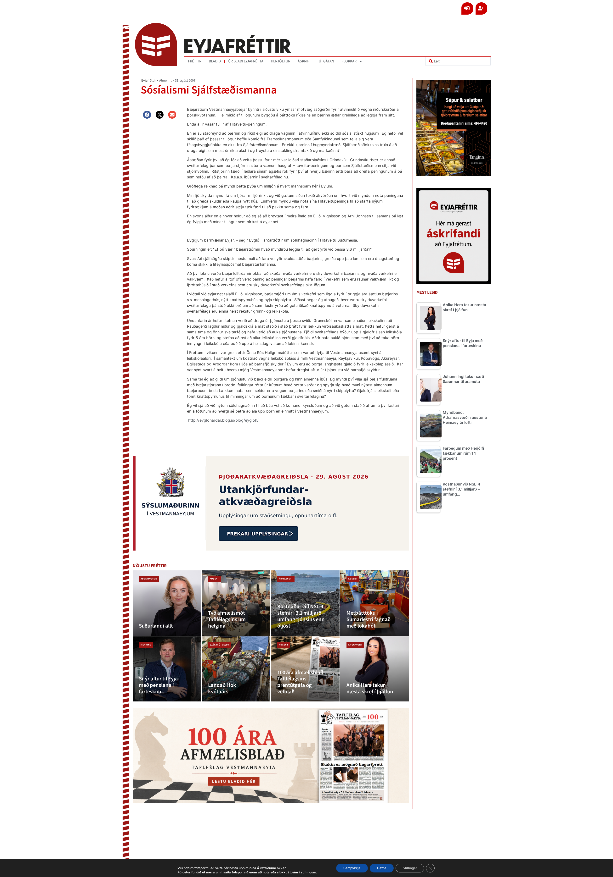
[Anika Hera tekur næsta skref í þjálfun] (374, 669)
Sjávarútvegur (219, 644)
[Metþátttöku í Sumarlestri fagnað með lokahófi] (374, 603)
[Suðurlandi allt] (167, 603)
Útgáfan (326, 61)
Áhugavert (286, 578)
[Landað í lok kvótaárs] (236, 669)
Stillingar (410, 868)
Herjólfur (280, 61)
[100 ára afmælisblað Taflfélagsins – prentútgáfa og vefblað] (305, 669)
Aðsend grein (149, 578)
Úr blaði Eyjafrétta (245, 61)
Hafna (381, 868)
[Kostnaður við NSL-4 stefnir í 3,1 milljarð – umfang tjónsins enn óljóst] (305, 603)
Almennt (165, 80)
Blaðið (215, 61)
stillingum (308, 872)
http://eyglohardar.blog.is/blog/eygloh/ (223, 420)
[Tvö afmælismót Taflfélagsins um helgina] (236, 603)
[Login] (467, 8)
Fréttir (194, 61)
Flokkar (349, 61)
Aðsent (214, 578)
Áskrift (304, 61)
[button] (147, 115)
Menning (146, 644)
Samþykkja (352, 868)
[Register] (481, 8)
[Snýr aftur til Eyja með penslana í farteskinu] (167, 669)
